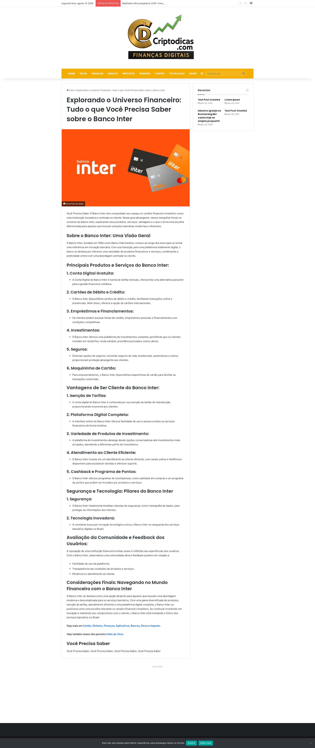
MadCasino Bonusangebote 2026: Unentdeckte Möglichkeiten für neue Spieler (162, 3)
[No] (311, 743)
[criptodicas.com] (158, 37)
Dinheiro (144, 73)
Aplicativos (122, 625)
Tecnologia (177, 73)
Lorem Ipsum (232, 99)
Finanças (97, 73)
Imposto (155, 625)
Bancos (113, 73)
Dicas (83, 73)
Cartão (160, 73)
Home (71, 73)
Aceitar (191, 743)
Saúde (193, 73)
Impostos (128, 73)
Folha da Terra (114, 634)
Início (71, 90)
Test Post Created (209, 99)
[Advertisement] (157, 692)
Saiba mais (205, 743)
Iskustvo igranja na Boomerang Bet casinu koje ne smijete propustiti (209, 116)
